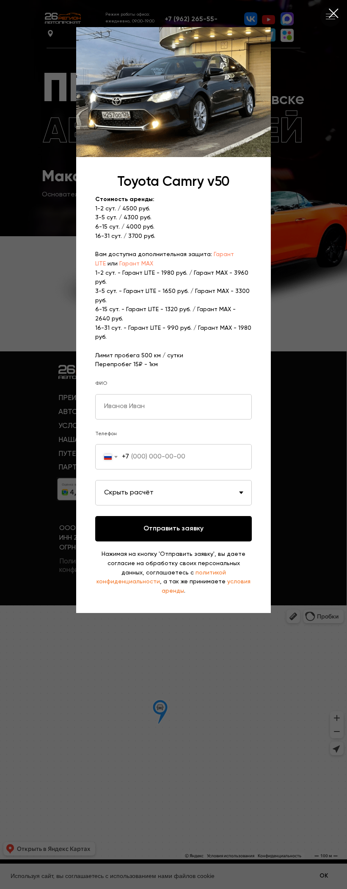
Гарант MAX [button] (136, 264)
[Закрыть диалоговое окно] (334, 13)
